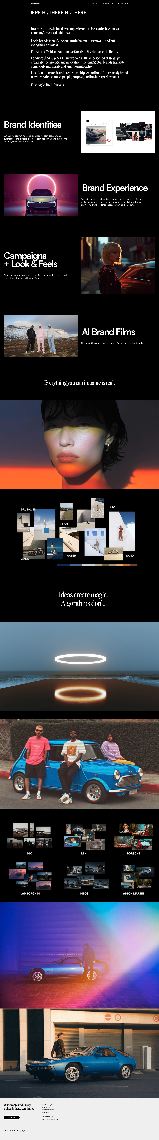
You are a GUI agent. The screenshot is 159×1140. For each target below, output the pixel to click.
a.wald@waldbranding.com (50, 1119)
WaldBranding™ (36, 3)
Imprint (27, 1131)
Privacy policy (20, 1131)
